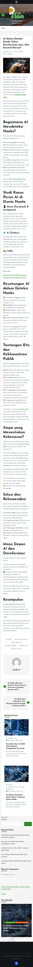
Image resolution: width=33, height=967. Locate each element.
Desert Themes (16, 958)
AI (12, 51)
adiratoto (25, 882)
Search (4, 817)
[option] (16, 920)
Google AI (16, 326)
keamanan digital (11, 645)
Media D (7, 51)
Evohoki (16, 879)
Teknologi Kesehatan (12, 922)
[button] (27, 900)
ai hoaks (9, 639)
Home (3, 28)
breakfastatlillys (6, 889)
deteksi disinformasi (21, 639)
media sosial (23, 645)
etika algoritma (16, 642)
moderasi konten (17, 648)
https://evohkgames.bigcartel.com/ (11, 882)
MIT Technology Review (17, 179)
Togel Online (10, 879)
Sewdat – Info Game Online (22, 887)
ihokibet (3, 879)
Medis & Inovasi (13, 787)
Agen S (10, 785)
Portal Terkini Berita (7, 887)
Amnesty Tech (24, 409)
